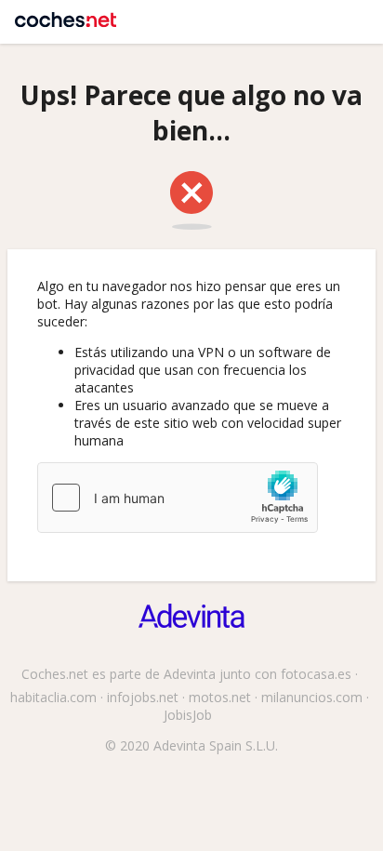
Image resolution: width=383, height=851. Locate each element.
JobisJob (188, 715)
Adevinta (190, 674)
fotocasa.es (316, 674)
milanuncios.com (312, 697)
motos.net (220, 697)
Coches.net (65, 14)
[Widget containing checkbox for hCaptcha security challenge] (177, 497)
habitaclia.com (53, 697)
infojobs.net (142, 697)
